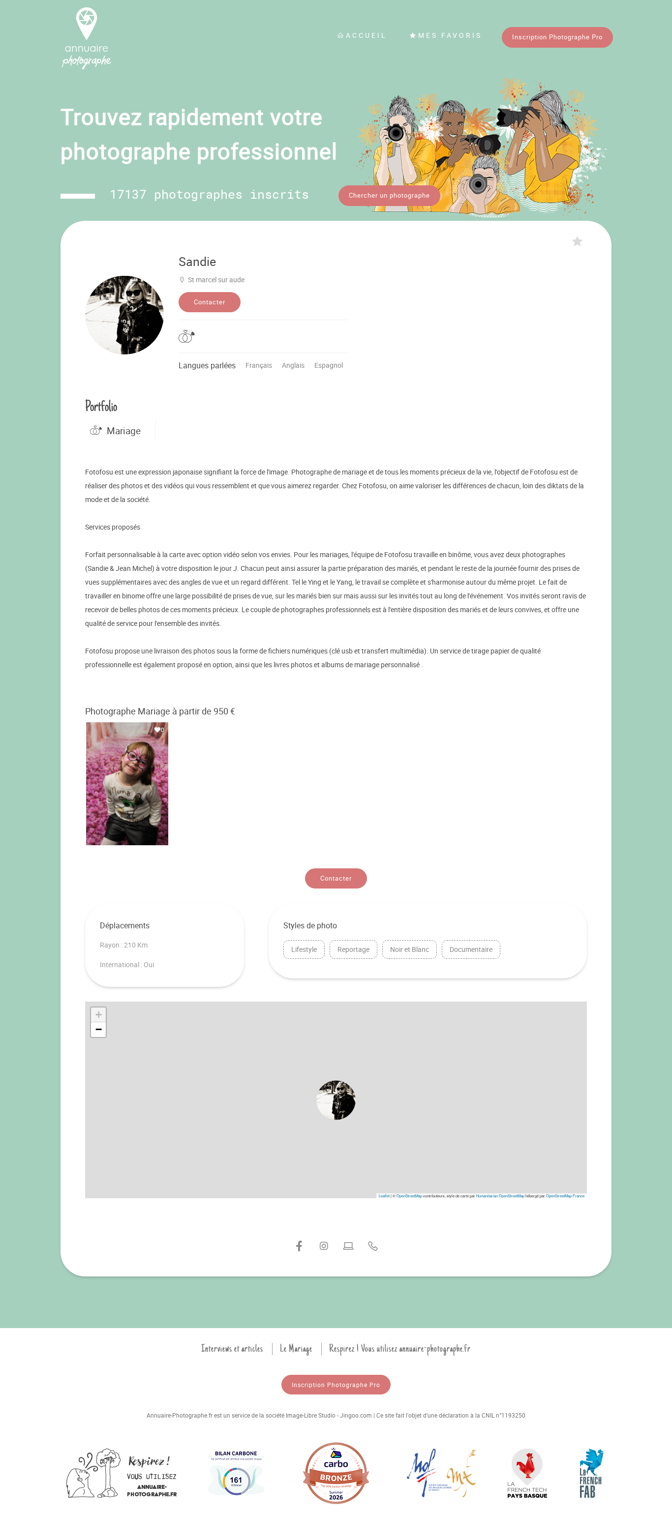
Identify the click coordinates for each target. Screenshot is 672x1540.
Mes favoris (450, 35)
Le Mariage (296, 1348)
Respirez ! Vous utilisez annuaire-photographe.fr (400, 1348)
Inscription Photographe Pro (557, 36)
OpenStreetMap (409, 1195)
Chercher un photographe (389, 195)
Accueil (366, 35)
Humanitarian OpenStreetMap (500, 1195)
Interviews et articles (232, 1348)
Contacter (209, 301)
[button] (336, 1100)
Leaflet (384, 1195)
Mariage (124, 430)
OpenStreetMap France (565, 1195)
